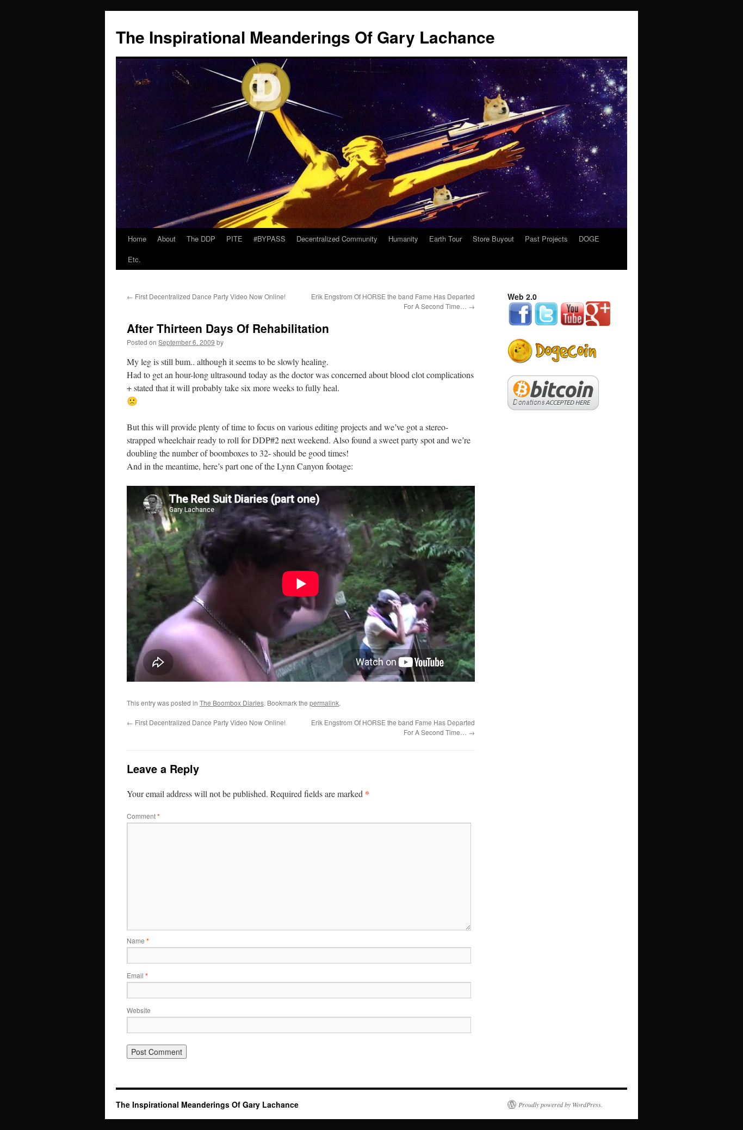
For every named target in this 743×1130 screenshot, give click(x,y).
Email (137, 975)
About (166, 238)
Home (137, 238)
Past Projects (546, 238)
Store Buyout (493, 238)
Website (139, 1010)
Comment (143, 815)
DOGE (589, 238)
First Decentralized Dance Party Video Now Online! (206, 296)
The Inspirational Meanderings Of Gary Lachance (305, 36)
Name (138, 940)
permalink (324, 702)
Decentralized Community (336, 238)
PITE (234, 238)
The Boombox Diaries (232, 702)
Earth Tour (445, 238)
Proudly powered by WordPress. (560, 1104)
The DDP (201, 238)
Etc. (134, 259)
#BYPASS (269, 238)
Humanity (403, 238)
